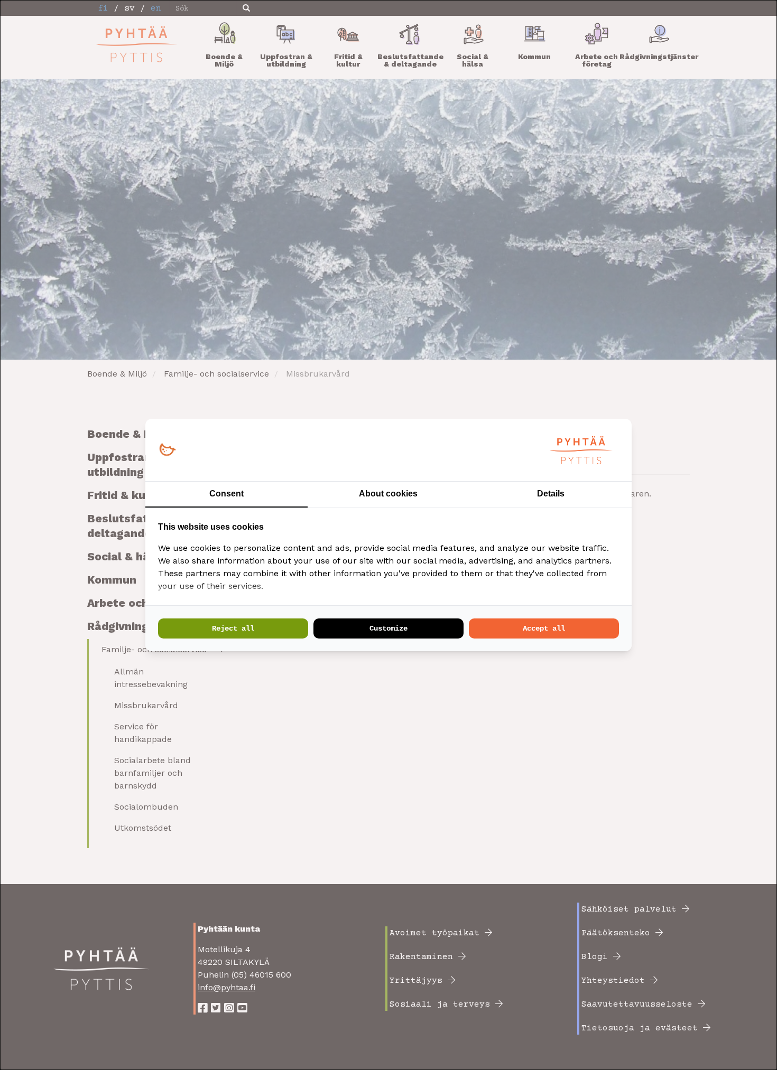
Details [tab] (551, 493)
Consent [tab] (226, 493)
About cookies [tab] (388, 493)
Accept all (544, 628)
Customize (388, 628)
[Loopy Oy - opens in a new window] (167, 450)
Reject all (233, 628)
